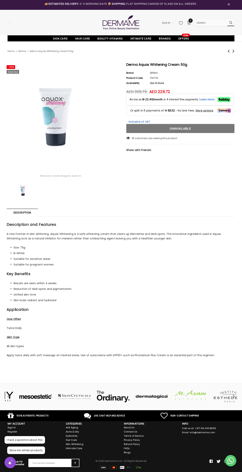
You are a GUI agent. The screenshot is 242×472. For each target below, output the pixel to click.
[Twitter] (218, 461)
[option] (61, 112)
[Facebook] (211, 461)
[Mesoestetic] (24, 396)
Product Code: (134, 78)
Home (11, 51)
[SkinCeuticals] (62, 396)
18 (133, 138)
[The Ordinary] (101, 396)
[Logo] (121, 22)
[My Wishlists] (179, 22)
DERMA (154, 72)
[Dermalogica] (140, 396)
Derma (22, 51)
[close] (229, 5)
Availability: (133, 83)
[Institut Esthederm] (217, 396)
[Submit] (75, 463)
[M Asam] (179, 395)
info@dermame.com (202, 432)
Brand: (130, 72)
